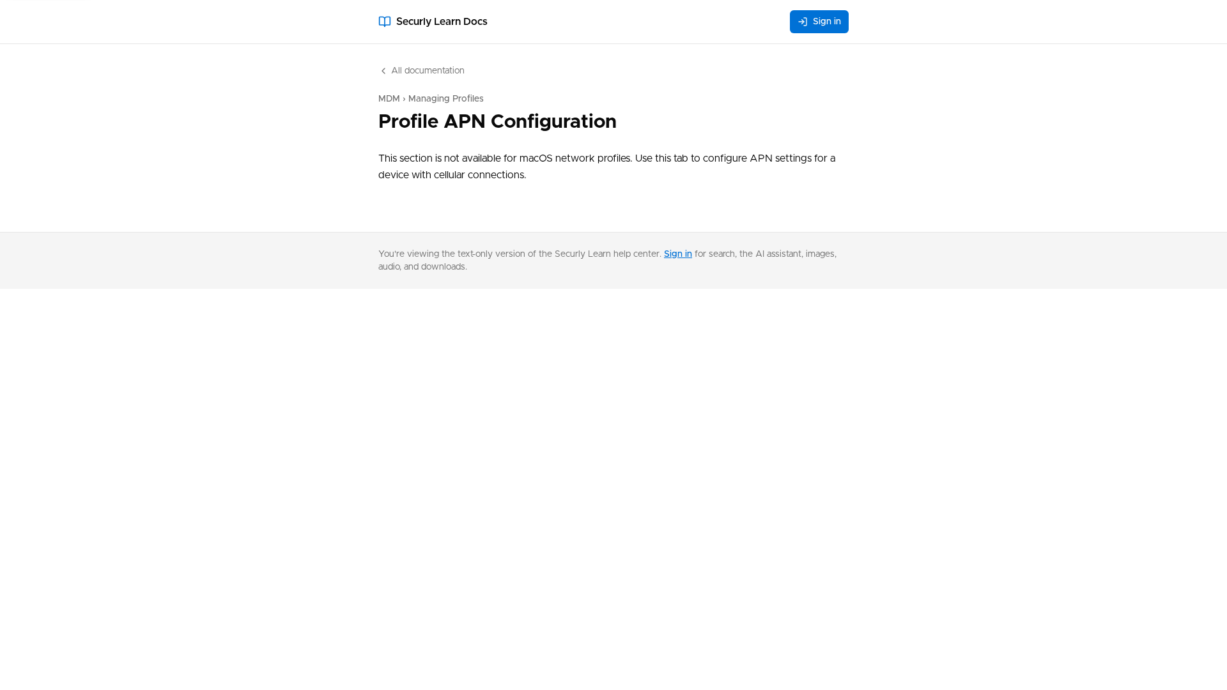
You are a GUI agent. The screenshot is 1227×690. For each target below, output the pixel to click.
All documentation (428, 70)
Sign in (827, 21)
